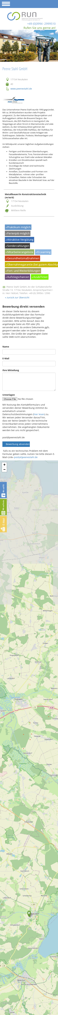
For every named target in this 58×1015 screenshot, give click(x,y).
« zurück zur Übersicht (17, 297)
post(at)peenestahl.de (26, 457)
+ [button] (4, 465)
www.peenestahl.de (21, 88)
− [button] (4, 469)
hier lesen (39, 414)
